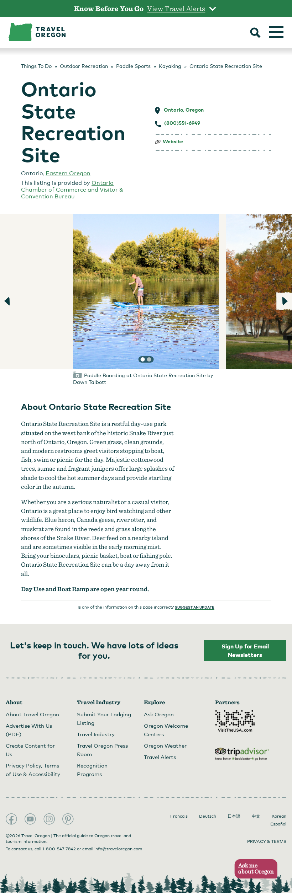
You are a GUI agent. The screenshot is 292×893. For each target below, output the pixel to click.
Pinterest (68, 819)
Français (179, 816)
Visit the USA (235, 721)
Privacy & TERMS (266, 841)
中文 (256, 816)
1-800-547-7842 (59, 848)
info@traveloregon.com (118, 848)
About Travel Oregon (32, 714)
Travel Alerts (160, 757)
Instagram (49, 819)
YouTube (30, 819)
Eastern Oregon (68, 173)
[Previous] (8, 301)
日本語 (234, 816)
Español (278, 824)
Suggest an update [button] (194, 607)
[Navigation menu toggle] (276, 32)
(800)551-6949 (182, 123)
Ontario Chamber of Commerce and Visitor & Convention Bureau (72, 190)
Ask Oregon (159, 714)
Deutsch (207, 816)
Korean (279, 816)
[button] (254, 869)
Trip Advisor (242, 754)
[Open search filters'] (255, 33)
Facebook (11, 819)
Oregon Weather (165, 745)
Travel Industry (96, 734)
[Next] (284, 301)
